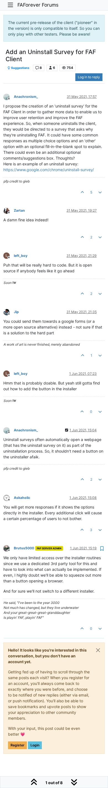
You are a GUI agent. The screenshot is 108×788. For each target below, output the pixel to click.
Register (17, 745)
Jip (16, 312)
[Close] (98, 650)
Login (34, 745)
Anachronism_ (26, 97)
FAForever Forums (37, 5)
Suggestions (20, 68)
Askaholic (22, 498)
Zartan (19, 210)
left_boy (20, 256)
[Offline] (8, 96)
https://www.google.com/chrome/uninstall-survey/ (48, 169)
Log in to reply (89, 77)
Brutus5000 (24, 548)
